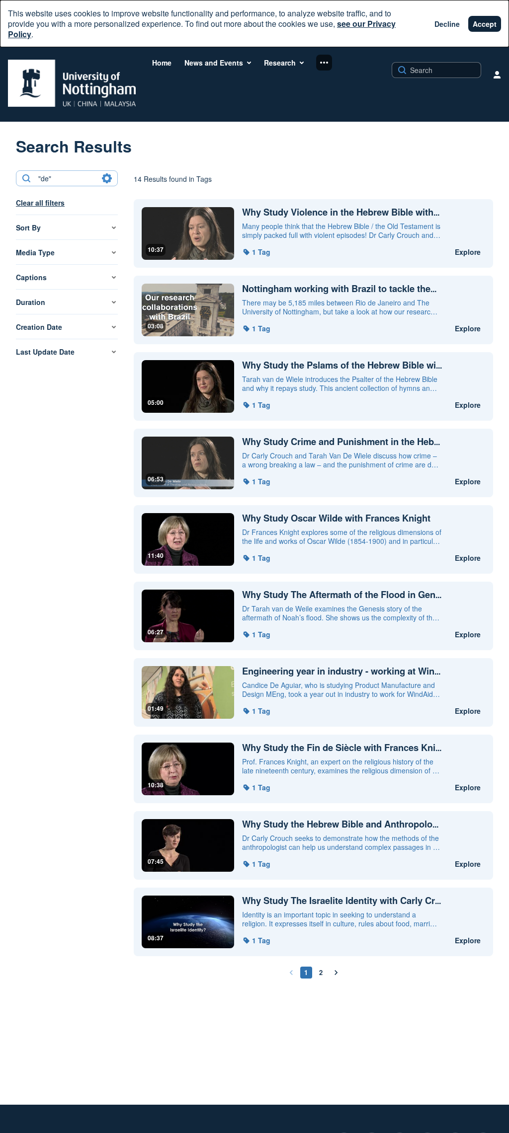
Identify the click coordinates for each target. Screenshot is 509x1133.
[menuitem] (162, 63)
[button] (256, 251)
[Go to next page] (336, 973)
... (340, 212)
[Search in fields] (106, 178)
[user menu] (497, 74)
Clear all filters (40, 202)
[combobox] (66, 178)
